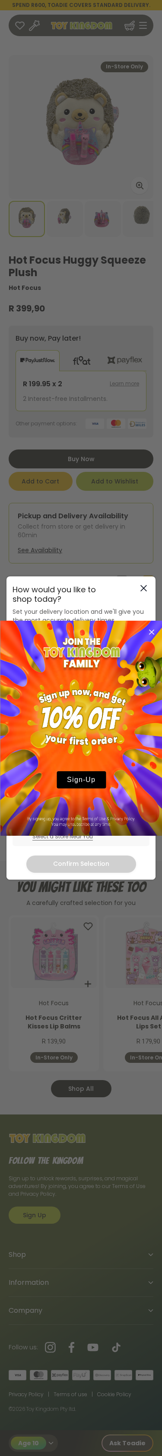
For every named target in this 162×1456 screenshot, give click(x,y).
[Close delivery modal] (143, 588)
